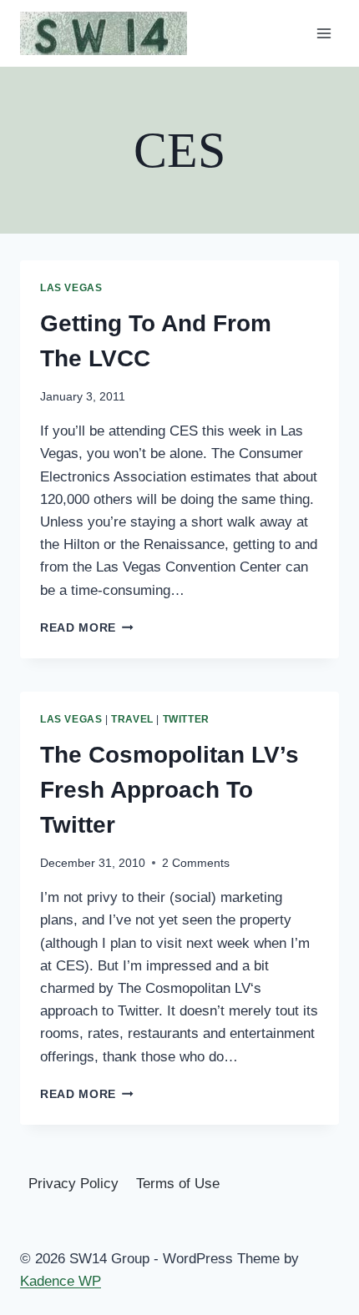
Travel (132, 719)
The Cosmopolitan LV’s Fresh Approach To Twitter (169, 790)
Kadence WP (60, 1281)
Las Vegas (71, 288)
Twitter (186, 719)
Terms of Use (178, 1184)
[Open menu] (323, 33)
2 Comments (196, 863)
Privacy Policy (73, 1184)
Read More (87, 628)
